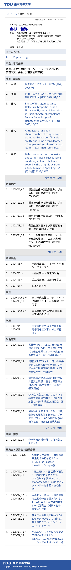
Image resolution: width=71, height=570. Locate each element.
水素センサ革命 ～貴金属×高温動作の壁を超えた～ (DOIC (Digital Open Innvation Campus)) (47, 460)
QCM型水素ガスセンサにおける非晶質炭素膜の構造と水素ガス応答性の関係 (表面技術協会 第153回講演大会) (46, 400)
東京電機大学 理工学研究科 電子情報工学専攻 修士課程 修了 (46, 329)
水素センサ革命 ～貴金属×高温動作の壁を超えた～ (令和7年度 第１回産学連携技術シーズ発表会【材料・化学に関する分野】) (47, 502)
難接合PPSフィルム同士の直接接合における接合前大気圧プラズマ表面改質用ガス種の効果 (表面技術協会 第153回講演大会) (46, 350)
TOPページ (11, 14)
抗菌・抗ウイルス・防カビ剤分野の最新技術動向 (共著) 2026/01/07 (44, 95)
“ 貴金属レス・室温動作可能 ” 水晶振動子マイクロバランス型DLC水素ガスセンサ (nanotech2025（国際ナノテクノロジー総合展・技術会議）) (48, 480)
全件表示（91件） (55, 427)
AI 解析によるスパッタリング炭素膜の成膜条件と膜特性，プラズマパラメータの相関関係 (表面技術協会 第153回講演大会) (46, 416)
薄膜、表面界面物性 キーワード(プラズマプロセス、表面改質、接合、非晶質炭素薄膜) (34, 70)
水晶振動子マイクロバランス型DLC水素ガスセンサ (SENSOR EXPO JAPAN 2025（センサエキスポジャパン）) (47, 537)
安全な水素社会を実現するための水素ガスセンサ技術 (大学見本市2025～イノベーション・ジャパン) (47, 520)
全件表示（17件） (55, 177)
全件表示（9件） (56, 251)
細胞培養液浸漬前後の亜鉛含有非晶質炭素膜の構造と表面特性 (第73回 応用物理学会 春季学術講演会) (45, 383)
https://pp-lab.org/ (17, 57)
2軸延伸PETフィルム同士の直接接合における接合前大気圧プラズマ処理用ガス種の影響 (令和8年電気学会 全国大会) (46, 366)
